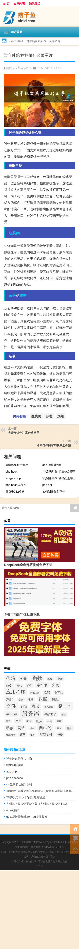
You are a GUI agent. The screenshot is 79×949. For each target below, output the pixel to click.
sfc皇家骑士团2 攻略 (19, 784)
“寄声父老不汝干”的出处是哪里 (25, 797)
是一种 (11, 714)
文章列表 (19, 3)
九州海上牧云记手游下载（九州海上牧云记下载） (37, 804)
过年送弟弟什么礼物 (19, 758)
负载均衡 (10, 734)
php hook (11, 471)
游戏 (8, 721)
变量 (60, 679)
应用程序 (16, 691)
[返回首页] (74, 828)
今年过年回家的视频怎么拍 (54, 445)
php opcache (14, 778)
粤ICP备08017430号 (52, 846)
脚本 (32, 728)
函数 (37, 678)
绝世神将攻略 (14, 765)
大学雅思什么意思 (16, 465)
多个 (29, 685)
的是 (49, 721)
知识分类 (34, 3)
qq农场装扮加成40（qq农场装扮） (28, 816)
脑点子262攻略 (15, 491)
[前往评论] (74, 838)
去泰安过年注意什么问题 (23, 432)
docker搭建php (52, 465)
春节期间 (49, 706)
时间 (24, 707)
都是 (32, 734)
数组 (55, 699)
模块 (63, 714)
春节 (36, 706)
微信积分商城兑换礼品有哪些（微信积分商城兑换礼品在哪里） (40, 791)
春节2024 (17, 41)
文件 (11, 705)
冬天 (23, 678)
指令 (20, 699)
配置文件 (46, 734)
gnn (15, 68)
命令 (9, 685)
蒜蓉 (12, 295)
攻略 (31, 699)
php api (47, 485)
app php (11, 771)
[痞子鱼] (39, 16)
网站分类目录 (57, 842)
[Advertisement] (39, 909)
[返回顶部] (74, 848)
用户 (18, 721)
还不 (23, 734)
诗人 (59, 728)
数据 (42, 698)
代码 (10, 678)
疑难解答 (36, 846)
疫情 (28, 721)
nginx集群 (12, 810)
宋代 (55, 685)
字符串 (42, 685)
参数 (49, 679)
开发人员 (34, 692)
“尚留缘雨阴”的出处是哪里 (59, 478)
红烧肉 (14, 232)
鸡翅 (23, 295)
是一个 (64, 706)
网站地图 (24, 846)
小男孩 (39, 865)
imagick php (13, 478)
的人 (39, 720)
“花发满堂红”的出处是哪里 (59, 471)
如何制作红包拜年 (53, 491)
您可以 (59, 692)
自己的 (45, 727)
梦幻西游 (50, 714)
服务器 (31, 713)
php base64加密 (15, 485)
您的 (9, 699)
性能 (47, 692)
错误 (60, 734)
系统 (59, 721)
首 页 (6, 3)
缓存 (9, 727)
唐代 (19, 685)
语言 (69, 728)
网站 (21, 727)
